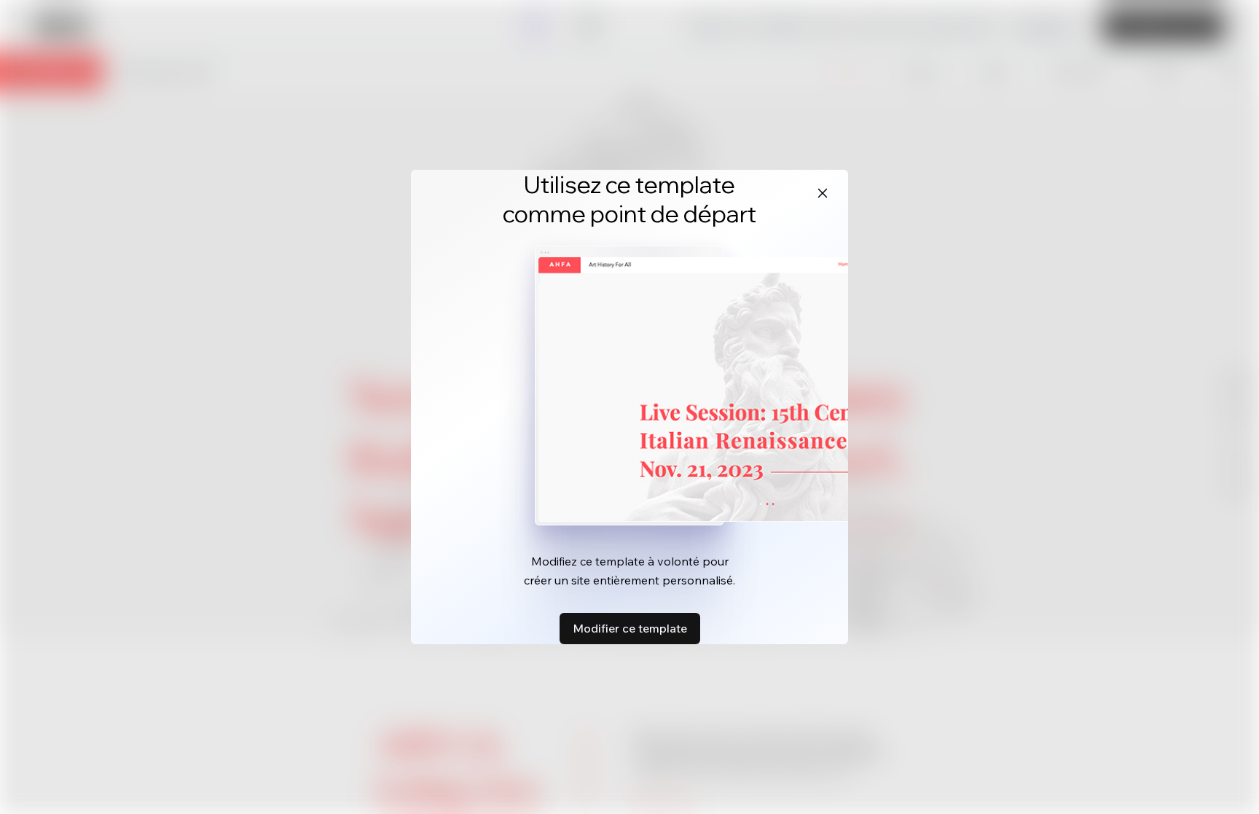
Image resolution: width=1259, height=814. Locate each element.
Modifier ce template (630, 628)
